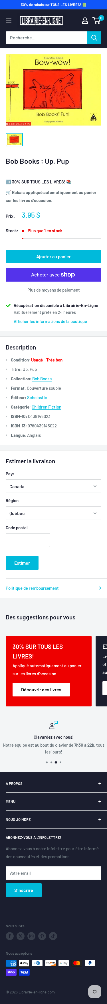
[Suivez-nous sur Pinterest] (42, 936)
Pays (10, 473)
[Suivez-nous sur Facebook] (10, 936)
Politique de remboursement (32, 588)
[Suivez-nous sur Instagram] (31, 936)
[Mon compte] (85, 20)
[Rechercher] (94, 37)
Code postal (17, 527)
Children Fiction (46, 406)
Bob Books (42, 378)
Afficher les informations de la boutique (50, 321)
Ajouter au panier (53, 256)
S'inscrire (23, 890)
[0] (96, 20)
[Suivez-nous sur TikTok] (53, 936)
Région (12, 500)
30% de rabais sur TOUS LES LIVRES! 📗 (53, 4)
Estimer (22, 562)
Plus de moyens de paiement (53, 289)
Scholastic (37, 397)
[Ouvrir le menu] (8, 21)
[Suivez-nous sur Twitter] (21, 936)
